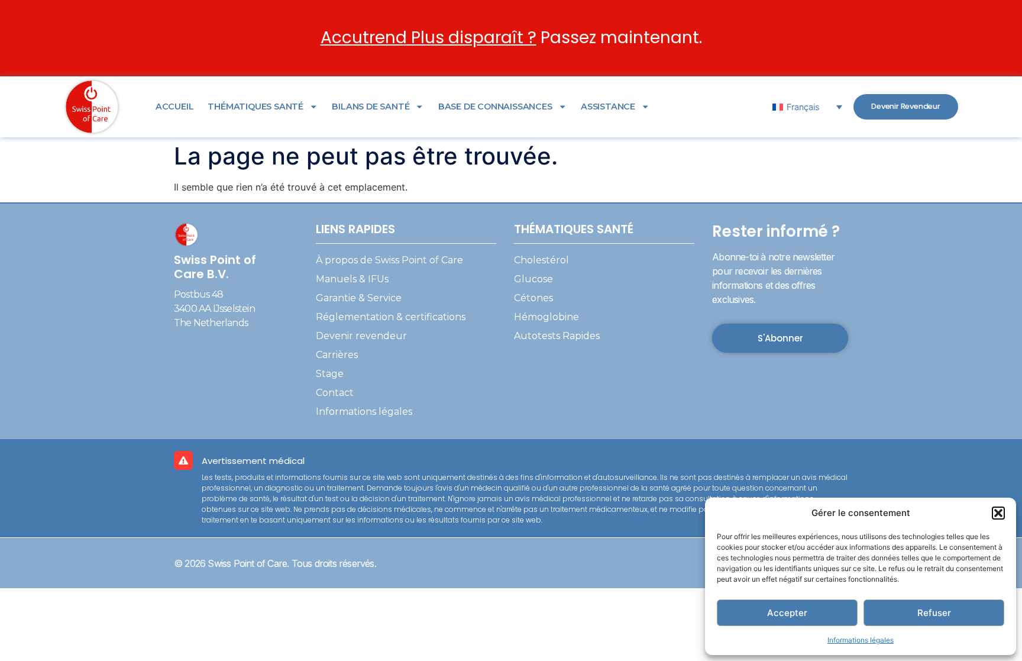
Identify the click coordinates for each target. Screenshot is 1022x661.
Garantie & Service (359, 298)
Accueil (175, 106)
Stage (330, 373)
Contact (335, 392)
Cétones (533, 298)
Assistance (608, 106)
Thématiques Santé (255, 106)
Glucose (533, 279)
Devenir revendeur (361, 335)
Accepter (787, 612)
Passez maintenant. (511, 37)
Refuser (934, 612)
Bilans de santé (370, 106)
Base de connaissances (495, 106)
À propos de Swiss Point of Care (389, 260)
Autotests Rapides (557, 335)
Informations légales (860, 640)
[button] (998, 513)
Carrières (337, 354)
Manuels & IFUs (352, 279)
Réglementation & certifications (390, 317)
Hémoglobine (546, 317)
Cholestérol (541, 260)
